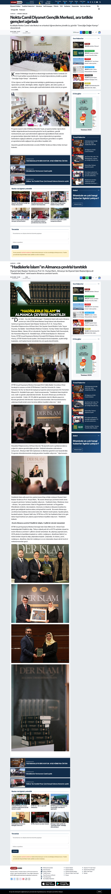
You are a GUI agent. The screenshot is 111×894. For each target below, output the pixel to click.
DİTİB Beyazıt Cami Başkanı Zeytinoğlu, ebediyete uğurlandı (59, 807)
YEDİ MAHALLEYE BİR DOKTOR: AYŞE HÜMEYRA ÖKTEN (92, 87)
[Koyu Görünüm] (98, 6)
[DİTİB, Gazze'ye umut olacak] (40, 817)
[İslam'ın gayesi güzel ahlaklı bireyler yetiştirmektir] (21, 213)
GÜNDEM (87, 58)
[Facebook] (14, 879)
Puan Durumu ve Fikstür (49, 875)
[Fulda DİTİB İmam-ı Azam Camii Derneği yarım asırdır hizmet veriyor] (21, 799)
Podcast (22, 10)
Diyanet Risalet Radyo (71, 871)
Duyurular (75, 6)
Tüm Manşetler (47, 877)
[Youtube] (23, 879)
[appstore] (48, 883)
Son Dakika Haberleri (48, 878)
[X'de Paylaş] (83, 32)
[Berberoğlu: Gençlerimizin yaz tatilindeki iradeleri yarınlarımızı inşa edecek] (40, 213)
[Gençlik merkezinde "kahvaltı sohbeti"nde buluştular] (40, 196)
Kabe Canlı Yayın (88, 871)
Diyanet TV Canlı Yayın (89, 867)
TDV (61, 6)
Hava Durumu (46, 869)
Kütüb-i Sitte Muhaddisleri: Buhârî (91, 70)
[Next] (11, 879)
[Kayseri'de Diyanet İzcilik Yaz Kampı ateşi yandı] (21, 196)
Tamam (99, 891)
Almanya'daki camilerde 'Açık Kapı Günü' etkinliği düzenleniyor (58, 825)
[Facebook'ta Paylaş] (81, 32)
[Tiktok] (26, 879)
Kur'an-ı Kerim (85, 6)
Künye (67, 875)
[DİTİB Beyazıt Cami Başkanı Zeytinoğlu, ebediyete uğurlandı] (60, 799)
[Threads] (29, 879)
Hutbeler (67, 6)
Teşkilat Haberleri (28, 6)
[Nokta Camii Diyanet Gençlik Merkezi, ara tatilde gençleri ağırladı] (40, 53)
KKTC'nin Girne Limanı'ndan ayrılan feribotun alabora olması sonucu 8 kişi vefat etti (92, 63)
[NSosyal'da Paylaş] (76, 32)
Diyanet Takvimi (89, 67)
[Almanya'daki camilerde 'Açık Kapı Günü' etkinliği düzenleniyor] (60, 817)
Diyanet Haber (15, 6)
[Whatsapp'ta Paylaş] (87, 32)
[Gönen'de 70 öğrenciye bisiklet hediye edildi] (60, 196)
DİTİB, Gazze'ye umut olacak (40, 824)
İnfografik (14, 10)
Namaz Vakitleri (47, 871)
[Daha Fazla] (90, 32)
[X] (17, 879)
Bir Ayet (87, 43)
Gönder (15, 247)
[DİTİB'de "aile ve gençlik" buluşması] (40, 799)
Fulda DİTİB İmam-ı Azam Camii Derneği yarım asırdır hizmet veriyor (20, 807)
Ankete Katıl (78, 204)
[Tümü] (98, 38)
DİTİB (18, 263)
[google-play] (63, 883)
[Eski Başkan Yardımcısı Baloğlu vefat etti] (21, 817)
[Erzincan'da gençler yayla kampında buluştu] (60, 213)
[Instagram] (20, 879)
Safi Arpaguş (47, 6)
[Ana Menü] (99, 9)
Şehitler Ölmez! (92, 46)
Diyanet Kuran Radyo (89, 869)
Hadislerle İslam (89, 50)
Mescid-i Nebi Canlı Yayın (72, 873)
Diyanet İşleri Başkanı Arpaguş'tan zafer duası (91, 79)
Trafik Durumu (46, 873)
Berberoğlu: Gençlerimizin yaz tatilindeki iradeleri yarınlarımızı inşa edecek (39, 221)
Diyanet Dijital (69, 867)
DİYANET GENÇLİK (22, 13)
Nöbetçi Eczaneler (48, 867)
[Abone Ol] (99, 32)
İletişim (85, 873)
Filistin (56, 6)
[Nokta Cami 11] (40, 109)
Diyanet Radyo (69, 869)
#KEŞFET (87, 83)
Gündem (39, 6)
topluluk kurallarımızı (26, 252)
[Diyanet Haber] (16, 2)
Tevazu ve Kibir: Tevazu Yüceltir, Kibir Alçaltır (91, 54)
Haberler (12, 13)
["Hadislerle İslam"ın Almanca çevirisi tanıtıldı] (40, 299)
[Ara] (100, 2)
